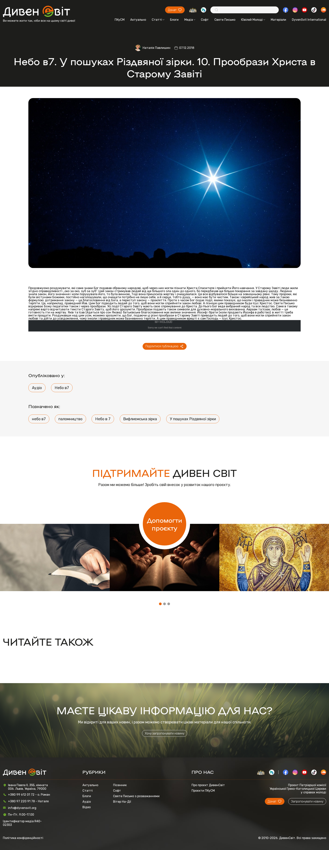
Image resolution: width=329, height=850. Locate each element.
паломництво (70, 419)
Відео (86, 807)
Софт (205, 19)
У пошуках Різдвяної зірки (193, 419)
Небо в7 (62, 387)
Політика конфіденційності (23, 838)
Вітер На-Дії (122, 801)
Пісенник (120, 785)
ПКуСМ (120, 19)
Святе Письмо (224, 19)
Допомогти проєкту (164, 524)
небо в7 (39, 419)
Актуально (138, 19)
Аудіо (37, 387)
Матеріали (278, 19)
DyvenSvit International (309, 19)
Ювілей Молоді (252, 19)
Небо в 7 (102, 419)
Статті (157, 19)
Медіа (188, 19)
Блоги (174, 19)
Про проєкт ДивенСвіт (208, 785)
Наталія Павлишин (156, 48)
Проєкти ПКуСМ (203, 790)
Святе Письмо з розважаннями (136, 796)
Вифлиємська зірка (140, 419)
